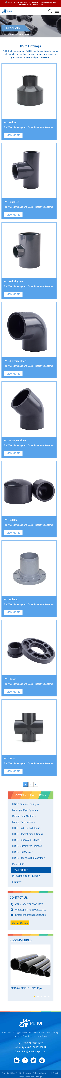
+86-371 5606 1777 (32, 1043)
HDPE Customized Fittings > (27, 846)
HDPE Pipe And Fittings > (26, 804)
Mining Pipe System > (23, 822)
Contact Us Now (20, 923)
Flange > (17, 882)
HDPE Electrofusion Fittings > (28, 834)
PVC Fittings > (20, 870)
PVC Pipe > (18, 864)
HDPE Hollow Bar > (22, 852)
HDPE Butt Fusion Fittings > (27, 828)
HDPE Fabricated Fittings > (26, 840)
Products (13, 34)
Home (4, 34)
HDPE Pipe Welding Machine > (28, 858)
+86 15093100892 (36, 909)
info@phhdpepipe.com (34, 915)
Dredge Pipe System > (24, 816)
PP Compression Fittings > (26, 876)
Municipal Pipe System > (25, 810)
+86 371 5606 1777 (33, 904)
